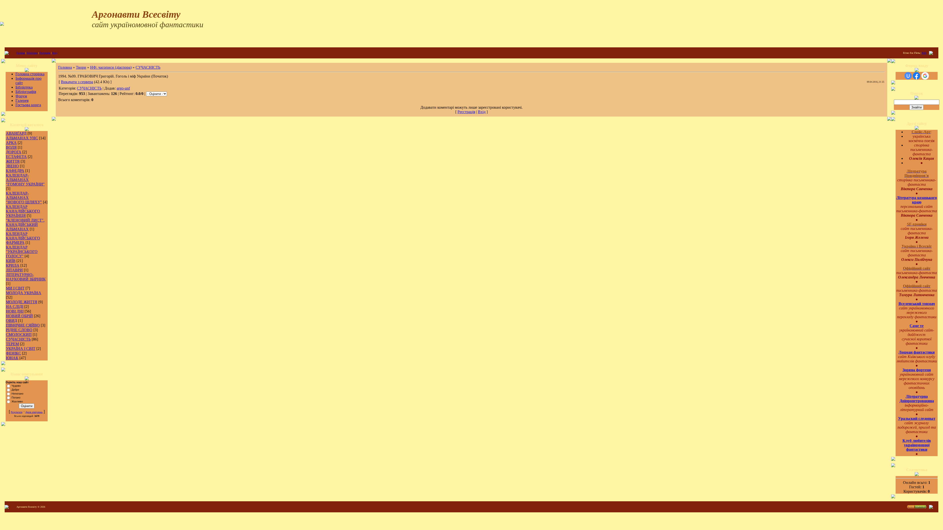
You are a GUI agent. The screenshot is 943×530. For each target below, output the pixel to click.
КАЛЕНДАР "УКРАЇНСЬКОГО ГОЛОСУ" (22, 251)
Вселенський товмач (917, 304)
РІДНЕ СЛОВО (19, 330)
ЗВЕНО (12, 166)
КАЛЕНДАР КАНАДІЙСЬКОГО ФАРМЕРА (23, 238)
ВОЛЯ (11, 147)
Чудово (16, 385)
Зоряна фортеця (916, 370)
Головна (20, 53)
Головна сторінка (29, 74)
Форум (21, 96)
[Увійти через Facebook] (916, 76)
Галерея (21, 100)
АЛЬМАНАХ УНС (22, 138)
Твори (81, 67)
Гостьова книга (28, 105)
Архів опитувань (34, 412)
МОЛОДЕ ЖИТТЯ (21, 302)
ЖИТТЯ (13, 161)
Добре (15, 389)
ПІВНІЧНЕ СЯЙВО (23, 325)
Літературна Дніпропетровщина (917, 398)
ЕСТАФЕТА (16, 157)
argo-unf (123, 88)
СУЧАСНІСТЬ (18, 339)
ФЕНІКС (13, 353)
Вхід (54, 53)
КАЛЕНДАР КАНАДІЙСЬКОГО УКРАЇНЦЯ (23, 211)
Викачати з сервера (77, 82)
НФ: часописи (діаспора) (111, 67)
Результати (16, 412)
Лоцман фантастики (917, 352)
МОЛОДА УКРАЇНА (23, 293)
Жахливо (17, 401)
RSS (924, 53)
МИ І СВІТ (15, 288)
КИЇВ (10, 261)
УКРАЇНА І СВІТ (20, 348)
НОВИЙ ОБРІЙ (19, 316)
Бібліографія (25, 92)
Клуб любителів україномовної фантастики (916, 444)
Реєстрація (45, 53)
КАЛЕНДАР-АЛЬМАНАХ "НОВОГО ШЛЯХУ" (24, 197)
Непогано (17, 393)
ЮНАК (12, 358)
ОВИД (11, 320)
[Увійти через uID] (908, 76)
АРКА (11, 143)
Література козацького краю (916, 200)
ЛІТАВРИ (14, 270)
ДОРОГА (13, 152)
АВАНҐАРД (16, 133)
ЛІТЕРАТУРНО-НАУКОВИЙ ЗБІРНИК (26, 277)
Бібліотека (32, 53)
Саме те (917, 326)
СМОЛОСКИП (19, 334)
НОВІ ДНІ (15, 311)
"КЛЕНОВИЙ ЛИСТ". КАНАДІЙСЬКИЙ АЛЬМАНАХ (25, 224)
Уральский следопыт (916, 418)
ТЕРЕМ (12, 344)
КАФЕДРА (15, 171)
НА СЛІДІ (14, 307)
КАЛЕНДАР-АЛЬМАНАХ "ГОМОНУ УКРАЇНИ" (25, 179)
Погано (16, 397)
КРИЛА (12, 265)
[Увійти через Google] (925, 76)
